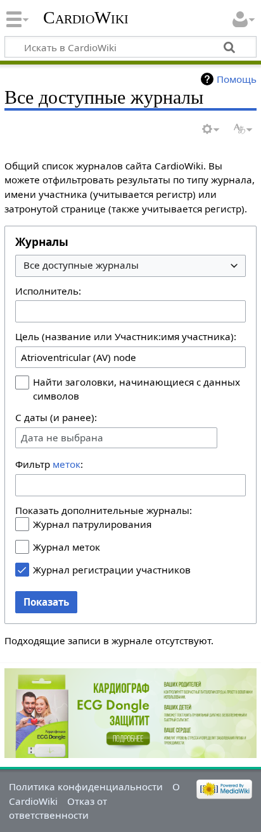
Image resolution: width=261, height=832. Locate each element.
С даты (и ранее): (56, 417)
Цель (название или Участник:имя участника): (125, 336)
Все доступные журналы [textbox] (81, 265)
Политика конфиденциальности (86, 786)
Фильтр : (49, 464)
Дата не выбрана (62, 438)
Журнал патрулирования (92, 524)
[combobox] (130, 266)
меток (66, 464)
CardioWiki (86, 17)
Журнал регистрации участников (112, 569)
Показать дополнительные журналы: (103, 510)
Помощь (237, 79)
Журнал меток (66, 547)
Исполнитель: (48, 290)
